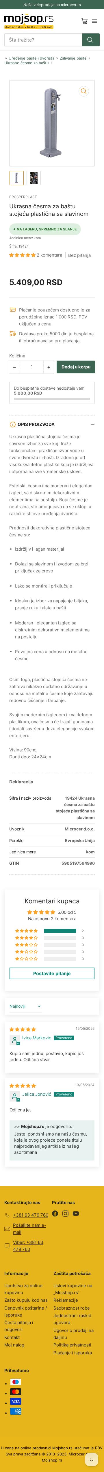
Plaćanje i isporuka (72, 1352)
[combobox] (52, 39)
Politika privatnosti (72, 1345)
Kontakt (12, 1337)
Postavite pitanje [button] (52, 973)
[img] (23, 1029)
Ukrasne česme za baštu (26, 62)
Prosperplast (23, 197)
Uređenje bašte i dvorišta (31, 58)
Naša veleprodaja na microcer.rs (52, 4)
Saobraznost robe (71, 1308)
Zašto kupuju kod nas (26, 1300)
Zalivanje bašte (73, 58)
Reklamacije (65, 1300)
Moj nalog (14, 1345)
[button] (23, 255)
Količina (17, 356)
